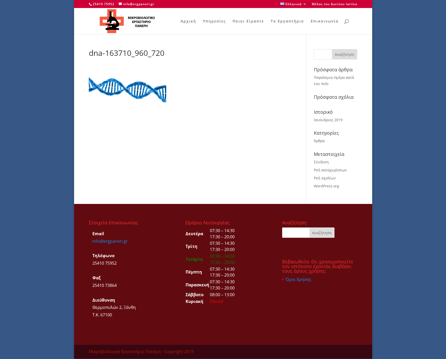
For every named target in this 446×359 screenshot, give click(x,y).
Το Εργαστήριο (287, 21)
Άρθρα (319, 140)
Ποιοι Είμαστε (248, 21)
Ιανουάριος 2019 (328, 119)
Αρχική (188, 21)
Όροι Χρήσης (298, 279)
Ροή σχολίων (325, 177)
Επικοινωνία (325, 21)
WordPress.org (326, 186)
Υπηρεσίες (214, 21)
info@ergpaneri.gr (110, 241)
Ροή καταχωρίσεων (330, 169)
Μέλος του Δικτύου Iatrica (334, 4)
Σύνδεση (321, 161)
